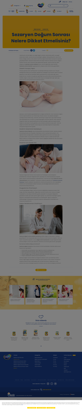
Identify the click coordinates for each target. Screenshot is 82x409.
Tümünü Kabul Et (41, 407)
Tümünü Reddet (31, 407)
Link (22, 404)
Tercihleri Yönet (51, 407)
